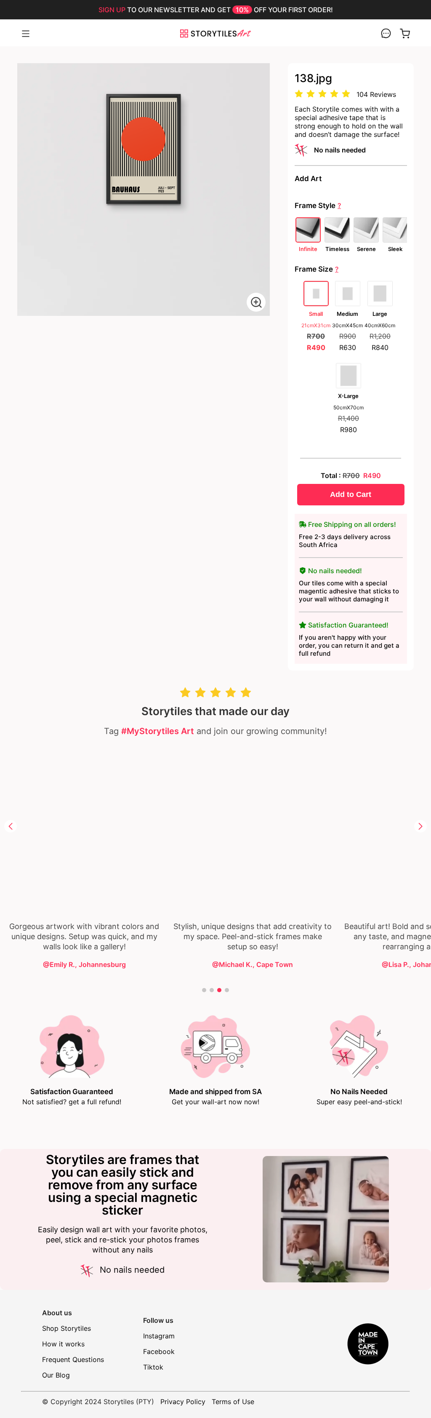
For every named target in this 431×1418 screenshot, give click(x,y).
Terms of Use (233, 1401)
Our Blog (56, 1375)
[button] (10, 826)
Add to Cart (350, 494)
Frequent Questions (73, 1359)
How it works (63, 1344)
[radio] (299, 94)
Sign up (111, 9)
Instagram (159, 1336)
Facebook (159, 1351)
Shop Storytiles (66, 1328)
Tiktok (153, 1367)
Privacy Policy (182, 1401)
